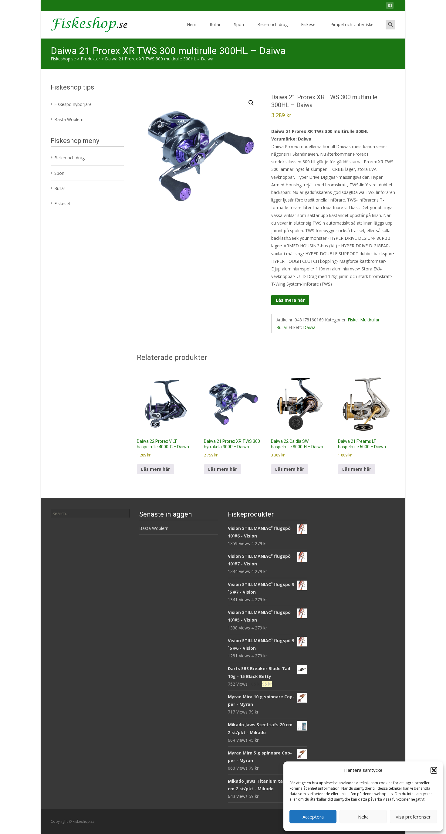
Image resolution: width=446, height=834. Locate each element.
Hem (191, 24)
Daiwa (309, 327)
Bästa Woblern (68, 119)
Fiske (353, 320)
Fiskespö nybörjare (73, 104)
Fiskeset (309, 24)
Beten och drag (272, 24)
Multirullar (370, 320)
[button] (434, 770)
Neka (363, 817)
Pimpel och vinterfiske (351, 24)
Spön (239, 24)
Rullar (215, 24)
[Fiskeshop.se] (84, 23)
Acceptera (313, 817)
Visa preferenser (413, 817)
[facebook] (390, 6)
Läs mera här (290, 300)
